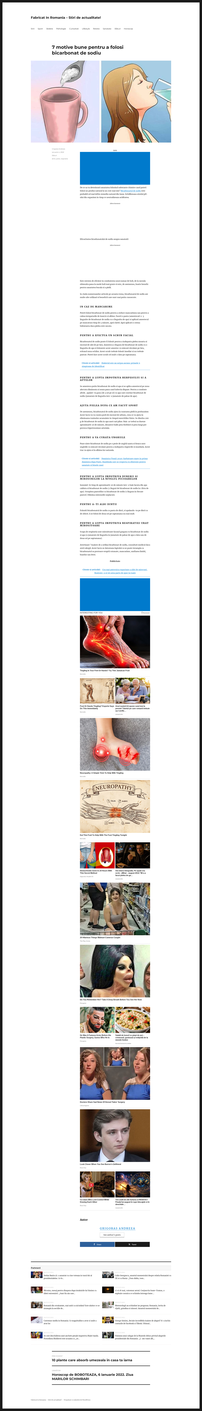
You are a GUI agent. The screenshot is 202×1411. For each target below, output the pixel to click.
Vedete (49, 29)
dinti (54, 159)
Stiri (32, 29)
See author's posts (112, 1235)
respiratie (64, 159)
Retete (96, 29)
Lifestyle (86, 29)
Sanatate (107, 29)
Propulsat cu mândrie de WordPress (77, 1400)
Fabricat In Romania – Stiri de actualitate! (66, 18)
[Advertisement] (115, 168)
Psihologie (61, 29)
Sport (40, 29)
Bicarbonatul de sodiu (131, 191)
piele (58, 159)
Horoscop (128, 29)
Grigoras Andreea (117, 1228)
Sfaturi (118, 29)
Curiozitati (74, 29)
